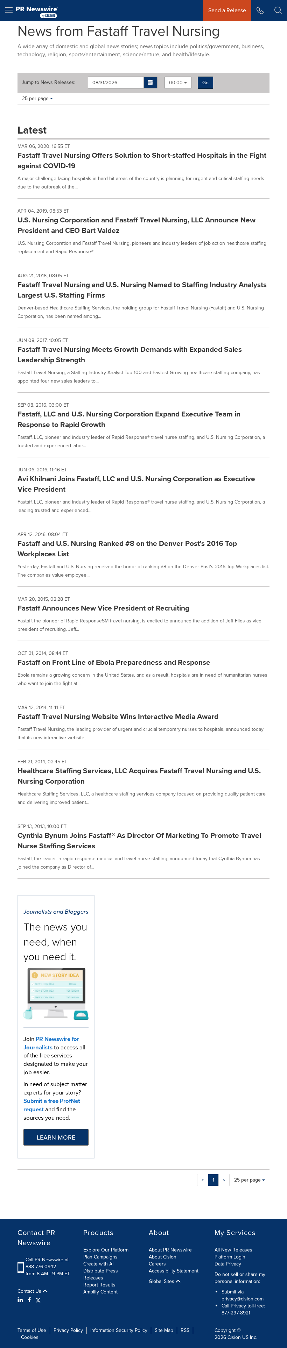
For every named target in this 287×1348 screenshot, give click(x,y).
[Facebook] (29, 1300)
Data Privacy (228, 1264)
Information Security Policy (118, 1330)
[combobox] (177, 83)
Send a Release (227, 10)
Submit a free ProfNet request (51, 1105)
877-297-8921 (236, 1313)
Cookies (29, 1337)
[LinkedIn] (21, 1300)
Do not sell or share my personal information (240, 1278)
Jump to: (48, 82)
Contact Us (30, 1291)
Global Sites (162, 1281)
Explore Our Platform (105, 1250)
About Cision (162, 1257)
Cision (234, 1337)
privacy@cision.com (243, 1299)
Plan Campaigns (100, 1257)
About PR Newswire (170, 1250)
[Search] (278, 10)
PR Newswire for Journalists (51, 1043)
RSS (185, 1330)
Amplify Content (100, 1292)
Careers (157, 1264)
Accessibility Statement (173, 1271)
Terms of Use (32, 1330)
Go (205, 82)
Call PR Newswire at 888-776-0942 (47, 1263)
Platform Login (230, 1257)
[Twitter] (38, 1300)
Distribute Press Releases (100, 1274)
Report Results (99, 1285)
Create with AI (98, 1264)
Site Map (164, 1330)
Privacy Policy (68, 1330)
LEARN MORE (56, 1137)
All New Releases (233, 1250)
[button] (151, 82)
